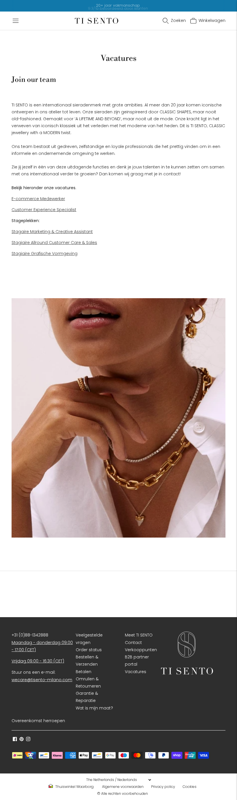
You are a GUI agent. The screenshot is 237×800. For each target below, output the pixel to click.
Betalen (83, 672)
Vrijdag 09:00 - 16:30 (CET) (38, 661)
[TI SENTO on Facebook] (15, 740)
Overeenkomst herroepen (38, 721)
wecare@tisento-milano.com (42, 680)
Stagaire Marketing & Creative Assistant (52, 231)
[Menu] (16, 20)
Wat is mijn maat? (94, 708)
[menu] (118, 779)
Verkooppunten (141, 650)
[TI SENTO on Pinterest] (21, 740)
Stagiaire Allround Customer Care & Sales (54, 242)
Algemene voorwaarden (123, 786)
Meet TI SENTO (139, 635)
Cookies (190, 786)
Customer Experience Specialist (44, 210)
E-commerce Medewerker (38, 199)
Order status (89, 650)
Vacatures (135, 672)
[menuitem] (73, 786)
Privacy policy (163, 786)
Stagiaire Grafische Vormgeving (44, 253)
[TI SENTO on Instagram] (28, 740)
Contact (133, 642)
